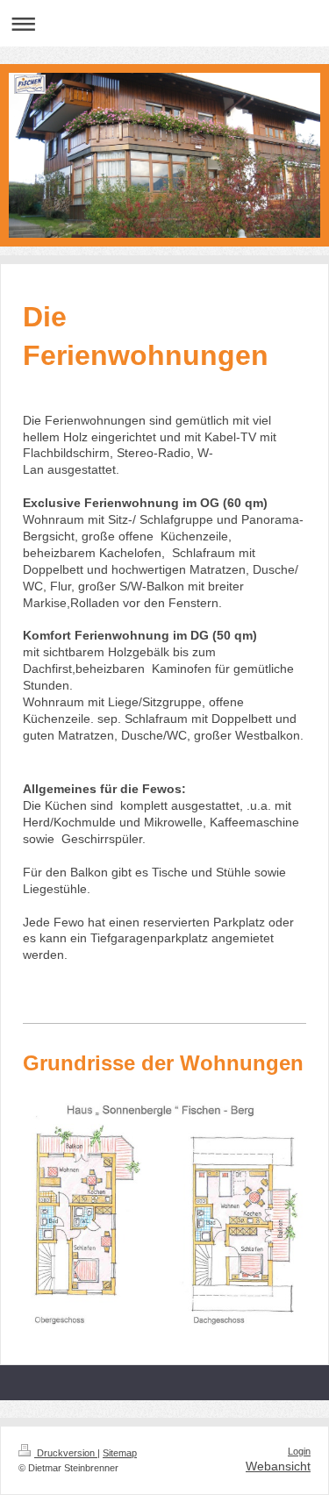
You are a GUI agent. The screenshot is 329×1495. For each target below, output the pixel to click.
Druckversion (65, 1453)
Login (299, 1451)
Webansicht (278, 1466)
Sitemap (120, 1453)
